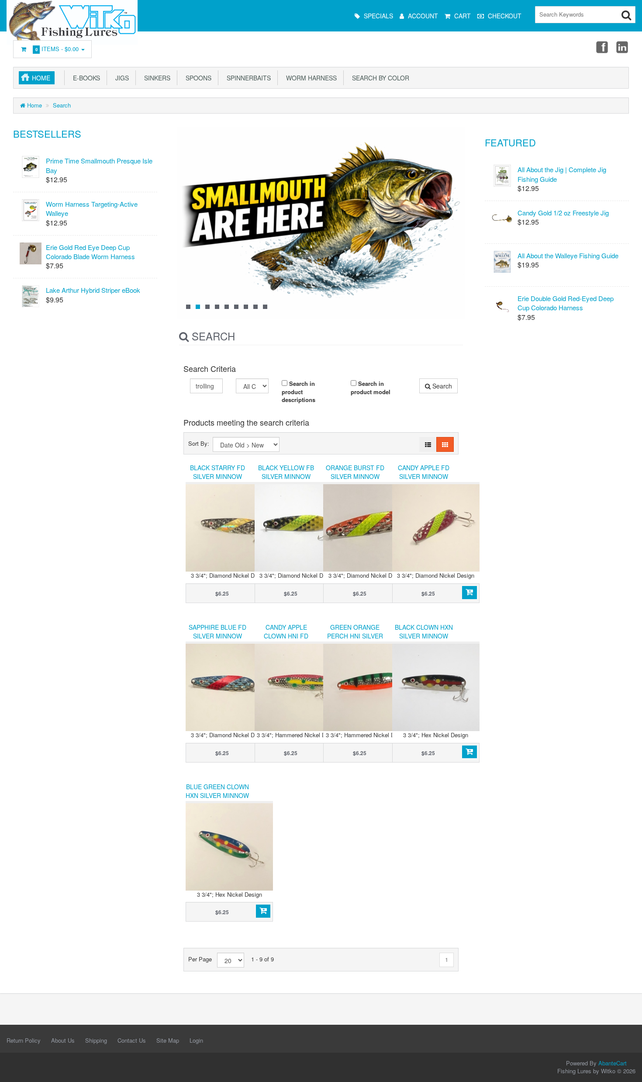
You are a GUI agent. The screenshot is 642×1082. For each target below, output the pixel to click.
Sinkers (155, 77)
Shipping (96, 1040)
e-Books (84, 77)
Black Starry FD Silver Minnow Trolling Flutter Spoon (217, 480)
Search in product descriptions (298, 391)
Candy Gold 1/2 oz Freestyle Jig (563, 212)
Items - (57, 49)
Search (62, 105)
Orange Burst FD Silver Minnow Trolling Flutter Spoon (354, 480)
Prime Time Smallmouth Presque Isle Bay (99, 165)
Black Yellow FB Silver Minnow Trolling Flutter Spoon (286, 480)
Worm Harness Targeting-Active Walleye (92, 208)
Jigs (120, 77)
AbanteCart (612, 1063)
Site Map (167, 1040)
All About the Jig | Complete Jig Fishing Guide (562, 174)
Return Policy (24, 1040)
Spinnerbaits (247, 77)
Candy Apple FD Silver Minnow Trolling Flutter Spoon (423, 480)
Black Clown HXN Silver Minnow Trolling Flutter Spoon (423, 640)
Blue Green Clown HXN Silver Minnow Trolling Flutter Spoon (217, 799)
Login (196, 1040)
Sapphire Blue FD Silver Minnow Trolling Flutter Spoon (217, 640)
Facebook (601, 46)
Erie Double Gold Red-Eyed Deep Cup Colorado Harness (566, 303)
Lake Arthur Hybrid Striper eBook (93, 290)
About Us (63, 1040)
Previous (187, 230)
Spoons (196, 77)
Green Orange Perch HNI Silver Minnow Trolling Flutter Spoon (354, 640)
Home (41, 77)
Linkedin (622, 46)
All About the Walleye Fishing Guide (568, 255)
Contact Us (131, 1040)
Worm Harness (310, 77)
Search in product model (370, 387)
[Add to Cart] (469, 592)
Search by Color (379, 77)
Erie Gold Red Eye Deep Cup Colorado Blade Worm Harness (90, 252)
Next (454, 230)
